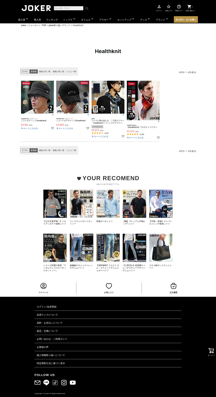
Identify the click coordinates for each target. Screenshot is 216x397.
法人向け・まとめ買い (186, 19)
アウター (105, 19)
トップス (69, 19)
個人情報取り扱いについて (51, 355)
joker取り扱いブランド (59, 25)
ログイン (159, 7)
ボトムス (87, 19)
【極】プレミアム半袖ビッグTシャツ (134, 222)
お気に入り (168, 7)
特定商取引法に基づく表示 (51, 363)
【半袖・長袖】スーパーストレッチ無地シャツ (160, 222)
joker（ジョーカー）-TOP (33, 25)
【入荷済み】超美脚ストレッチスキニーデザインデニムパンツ (134, 268)
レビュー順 (71, 71)
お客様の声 (42, 347)
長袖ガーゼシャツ (104, 221)
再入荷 (37, 19)
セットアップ (126, 19)
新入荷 (23, 19)
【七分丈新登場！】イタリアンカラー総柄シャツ (54, 222)
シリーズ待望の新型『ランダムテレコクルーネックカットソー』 (54, 268)
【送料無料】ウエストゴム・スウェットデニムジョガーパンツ (107, 268)
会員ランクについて (47, 314)
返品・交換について (47, 330)
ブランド (162, 19)
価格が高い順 (58, 71)
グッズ (145, 19)
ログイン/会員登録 (46, 306)
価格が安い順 (44, 71)
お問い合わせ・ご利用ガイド (52, 338)
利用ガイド (179, 7)
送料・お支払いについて (50, 322)
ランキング (52, 19)
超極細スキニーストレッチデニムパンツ (81, 266)
